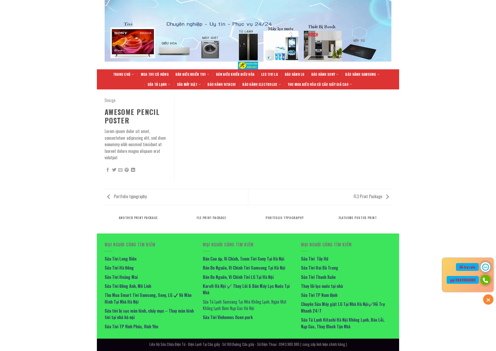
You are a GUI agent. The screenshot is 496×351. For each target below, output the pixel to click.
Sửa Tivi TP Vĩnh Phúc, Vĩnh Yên (131, 326)
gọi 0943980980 (462, 279)
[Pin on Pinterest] (127, 170)
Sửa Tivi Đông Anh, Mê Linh (128, 286)
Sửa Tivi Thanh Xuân (318, 277)
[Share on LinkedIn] (133, 170)
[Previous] (105, 222)
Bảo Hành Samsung (360, 74)
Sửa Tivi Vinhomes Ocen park (228, 317)
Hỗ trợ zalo (467, 267)
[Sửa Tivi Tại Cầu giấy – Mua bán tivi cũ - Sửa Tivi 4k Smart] (248, 65)
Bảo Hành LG (295, 74)
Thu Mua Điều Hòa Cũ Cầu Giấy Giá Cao (318, 84)
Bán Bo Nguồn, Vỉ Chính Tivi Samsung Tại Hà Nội (244, 268)
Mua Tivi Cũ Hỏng (155, 74)
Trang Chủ (121, 74)
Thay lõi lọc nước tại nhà (322, 286)
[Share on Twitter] (114, 170)
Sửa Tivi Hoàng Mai (121, 277)
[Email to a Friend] (120, 170)
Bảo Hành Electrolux (259, 84)
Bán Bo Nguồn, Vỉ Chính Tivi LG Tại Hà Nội (238, 277)
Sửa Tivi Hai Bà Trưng (319, 268)
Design (110, 100)
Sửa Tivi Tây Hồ (314, 259)
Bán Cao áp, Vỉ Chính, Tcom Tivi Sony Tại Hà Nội (243, 259)
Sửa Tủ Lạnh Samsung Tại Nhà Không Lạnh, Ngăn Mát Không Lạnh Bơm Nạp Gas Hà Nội (244, 305)
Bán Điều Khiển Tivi (190, 74)
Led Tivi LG (269, 74)
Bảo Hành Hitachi (221, 84)
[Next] (391, 222)
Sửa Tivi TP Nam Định (319, 295)
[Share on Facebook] (108, 170)
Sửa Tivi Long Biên (120, 259)
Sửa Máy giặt (187, 84)
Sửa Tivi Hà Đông (119, 268)
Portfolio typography (130, 196)
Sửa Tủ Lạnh (157, 84)
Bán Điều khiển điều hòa (235, 74)
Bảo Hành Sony (323, 74)
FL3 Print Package (368, 196)
